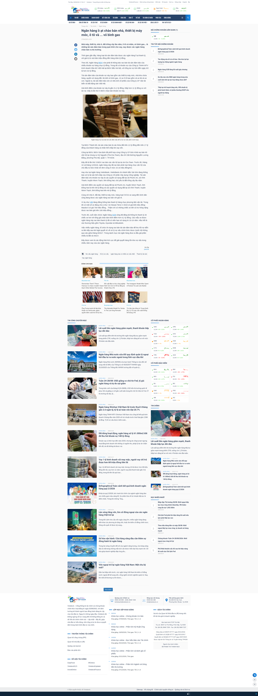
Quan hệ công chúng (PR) (77, 637)
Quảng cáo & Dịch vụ (182, 689)
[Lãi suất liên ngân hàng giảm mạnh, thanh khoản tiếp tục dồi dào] (82, 335)
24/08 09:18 (161, 71)
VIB (91, 202)
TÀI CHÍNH (115, 18)
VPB (174, 327)
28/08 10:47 (111, 457)
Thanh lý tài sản (142, 254)
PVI (174, 376)
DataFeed (71, 663)
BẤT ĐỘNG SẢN (106, 18)
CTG (155, 348)
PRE (174, 390)
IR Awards (165, 2)
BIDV (100, 63)
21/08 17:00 (161, 95)
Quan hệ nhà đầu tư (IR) (76, 642)
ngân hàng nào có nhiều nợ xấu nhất (123, 254)
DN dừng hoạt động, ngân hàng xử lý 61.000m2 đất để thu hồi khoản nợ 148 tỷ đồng (176, 476)
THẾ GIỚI (138, 18)
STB (174, 334)
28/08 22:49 (161, 520)
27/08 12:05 (111, 536)
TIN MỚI (76, 18)
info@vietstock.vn (152, 602)
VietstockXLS (72, 666)
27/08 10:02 (111, 562)
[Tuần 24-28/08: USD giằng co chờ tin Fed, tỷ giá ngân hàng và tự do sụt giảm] (82, 388)
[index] (95, 8)
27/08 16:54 (111, 509)
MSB (174, 348)
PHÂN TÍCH (158, 18)
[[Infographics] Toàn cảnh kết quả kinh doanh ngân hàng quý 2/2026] (82, 493)
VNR (155, 390)
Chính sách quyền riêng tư (163, 689)
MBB (155, 341)
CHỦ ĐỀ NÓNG (72, 22)
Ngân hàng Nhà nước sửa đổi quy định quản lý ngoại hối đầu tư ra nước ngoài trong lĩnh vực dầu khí (176, 463)
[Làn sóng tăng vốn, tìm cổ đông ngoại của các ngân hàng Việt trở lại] (82, 519)
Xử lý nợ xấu (104, 254)
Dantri (146, 249)
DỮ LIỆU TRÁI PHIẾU (142, 22)
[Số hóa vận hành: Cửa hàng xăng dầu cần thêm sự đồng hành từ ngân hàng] (82, 546)
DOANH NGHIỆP (95, 18)
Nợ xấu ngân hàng (92, 254)
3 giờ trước (110, 325)
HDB (174, 341)
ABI (155, 397)
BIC (174, 383)
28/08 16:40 (111, 404)
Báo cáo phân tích (74, 650)
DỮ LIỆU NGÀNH (104, 22)
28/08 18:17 (161, 543)
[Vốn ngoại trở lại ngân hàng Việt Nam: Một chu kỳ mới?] (82, 572)
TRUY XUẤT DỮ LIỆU (166, 22)
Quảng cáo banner (74, 646)
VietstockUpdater (94, 666)
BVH (155, 369)
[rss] (189, 2)
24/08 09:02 (161, 82)
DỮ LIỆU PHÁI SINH (130, 22)
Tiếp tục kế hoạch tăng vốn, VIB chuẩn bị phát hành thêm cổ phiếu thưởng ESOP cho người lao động (173, 90)
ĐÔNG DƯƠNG (167, 18)
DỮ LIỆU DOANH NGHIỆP (116, 22)
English (185, 2)
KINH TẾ (131, 18)
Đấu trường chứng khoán (147, 2)
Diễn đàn (157, 2)
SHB (155, 327)
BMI (174, 369)
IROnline (91, 663)
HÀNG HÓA (123, 18)
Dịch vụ (171, 2)
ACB (174, 355)
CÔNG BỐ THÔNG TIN (83, 22)
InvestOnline (72, 670)
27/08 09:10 (161, 64)
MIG (155, 376)
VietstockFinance (133, 2)
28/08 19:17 (161, 533)
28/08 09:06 (161, 53)
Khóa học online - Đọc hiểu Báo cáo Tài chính (129, 640)
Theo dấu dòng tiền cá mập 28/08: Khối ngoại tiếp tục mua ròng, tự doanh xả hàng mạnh (173, 528)
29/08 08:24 (161, 553)
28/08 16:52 (161, 509)
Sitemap (140, 689)
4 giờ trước (110, 352)
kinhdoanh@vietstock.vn (122, 602)
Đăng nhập (178, 2)
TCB (155, 334)
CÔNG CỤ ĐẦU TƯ (154, 22)
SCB (114, 215)
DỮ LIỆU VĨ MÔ (94, 22)
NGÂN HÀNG (102, 325)
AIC (174, 397)
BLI (155, 383)
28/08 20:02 (111, 378)
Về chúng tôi (148, 689)
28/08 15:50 (111, 430)
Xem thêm (108, 589)
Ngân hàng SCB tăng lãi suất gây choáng (172, 69)
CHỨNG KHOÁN (85, 18)
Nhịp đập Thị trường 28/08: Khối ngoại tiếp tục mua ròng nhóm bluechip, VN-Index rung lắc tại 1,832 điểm (173, 505)
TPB (155, 355)
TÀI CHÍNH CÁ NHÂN (148, 18)
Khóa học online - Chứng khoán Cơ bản (127, 616)
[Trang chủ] (77, 599)
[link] (182, 17)
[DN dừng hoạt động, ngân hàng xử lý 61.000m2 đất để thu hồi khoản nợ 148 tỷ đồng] (82, 441)
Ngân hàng (154, 438)
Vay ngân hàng (87, 258)
